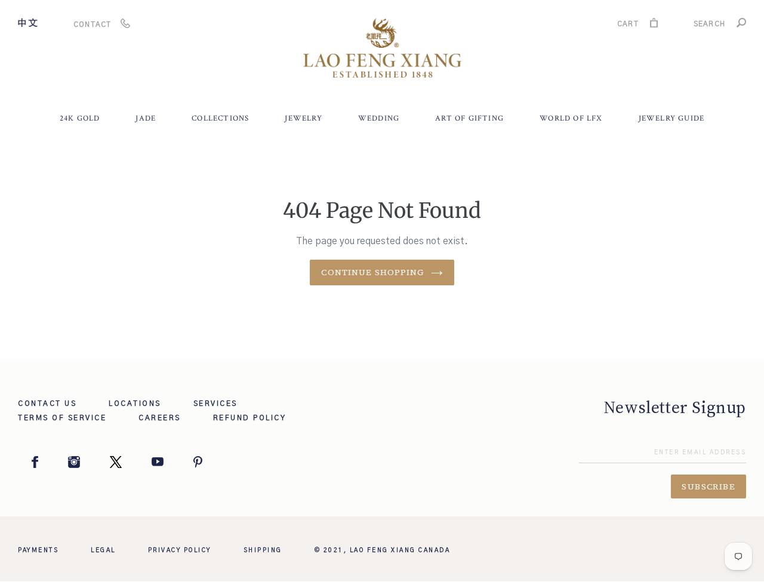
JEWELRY (303, 118)
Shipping (263, 550)
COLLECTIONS (220, 118)
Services (215, 403)
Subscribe (708, 486)
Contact (92, 24)
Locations (135, 403)
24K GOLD (80, 118)
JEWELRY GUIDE (672, 118)
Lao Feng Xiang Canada (400, 550)
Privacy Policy (179, 550)
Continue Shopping (372, 272)
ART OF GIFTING (469, 118)
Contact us (47, 403)
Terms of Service (62, 417)
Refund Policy (249, 417)
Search (709, 25)
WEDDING (378, 118)
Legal (103, 550)
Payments (38, 550)
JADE (145, 118)
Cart (628, 25)
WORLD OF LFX (571, 118)
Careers (159, 417)
